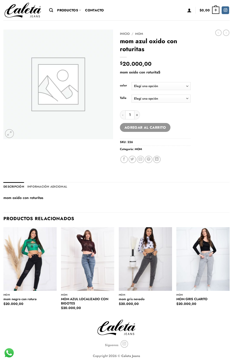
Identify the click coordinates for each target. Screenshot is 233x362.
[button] (189, 10)
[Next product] (218, 33)
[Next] (229, 272)
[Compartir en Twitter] (132, 159)
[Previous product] (226, 33)
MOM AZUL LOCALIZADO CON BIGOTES (84, 301)
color (123, 85)
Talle (123, 98)
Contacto (94, 10)
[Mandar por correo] (140, 159)
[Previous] (3, 272)
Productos (67, 10)
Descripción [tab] (13, 186)
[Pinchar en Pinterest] (148, 159)
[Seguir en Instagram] (225, 10)
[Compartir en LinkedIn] (157, 159)
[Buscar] (51, 10)
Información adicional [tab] (47, 186)
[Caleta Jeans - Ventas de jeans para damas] (22, 10)
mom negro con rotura (20, 299)
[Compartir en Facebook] (124, 159)
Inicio (125, 33)
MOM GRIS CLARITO (192, 299)
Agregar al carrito (145, 127)
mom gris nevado (131, 299)
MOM (139, 33)
